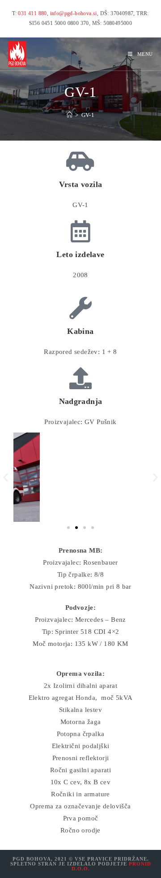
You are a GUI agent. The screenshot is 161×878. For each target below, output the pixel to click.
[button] (5, 477)
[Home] (69, 115)
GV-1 (88, 115)
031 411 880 (32, 13)
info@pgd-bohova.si (73, 13)
